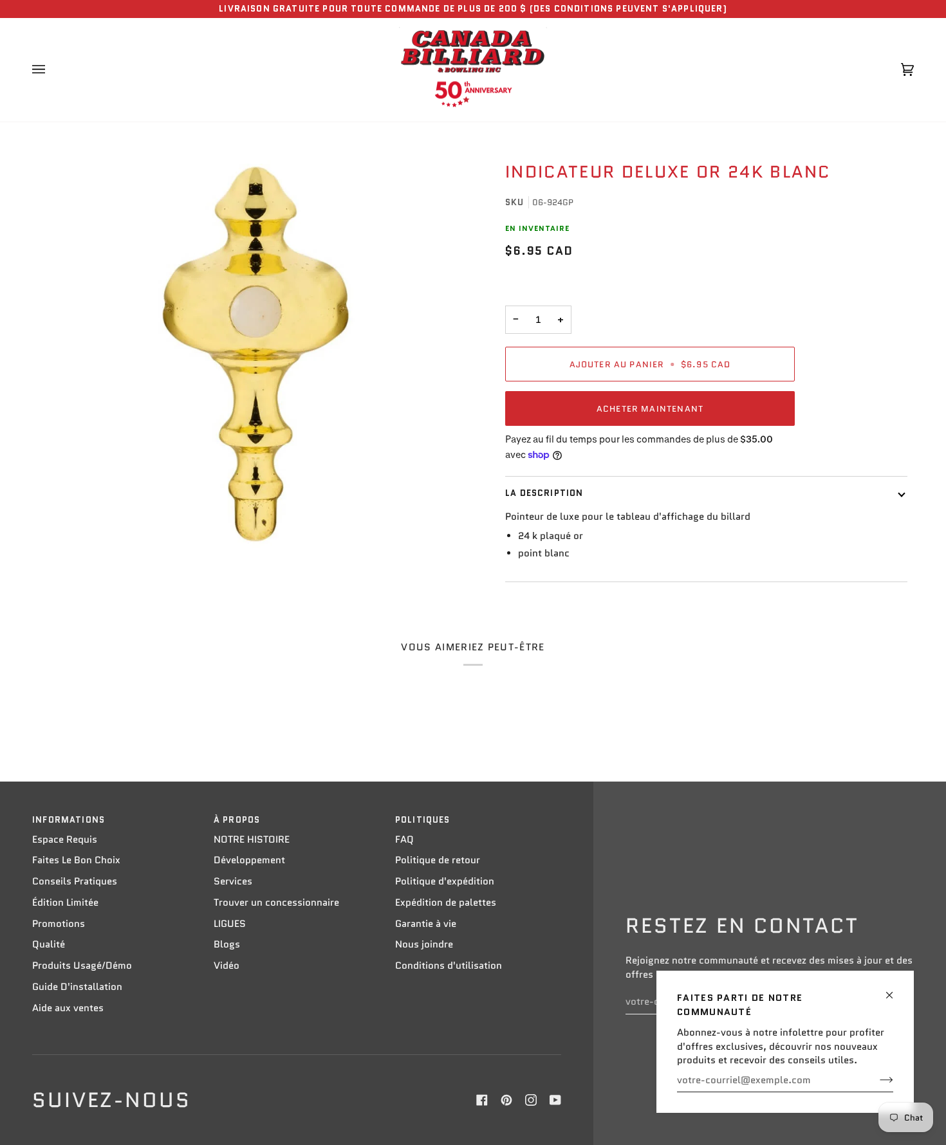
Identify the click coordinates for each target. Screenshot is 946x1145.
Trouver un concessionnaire (276, 902)
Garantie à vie (425, 923)
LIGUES (230, 923)
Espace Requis (64, 839)
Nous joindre (424, 944)
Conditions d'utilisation (448, 965)
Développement (249, 860)
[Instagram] (531, 1100)
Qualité (48, 944)
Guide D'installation (77, 986)
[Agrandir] (256, 354)
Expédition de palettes (445, 902)
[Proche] (895, 990)
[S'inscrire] (876, 1080)
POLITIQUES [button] (422, 820)
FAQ (404, 839)
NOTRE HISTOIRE (252, 839)
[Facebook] (482, 1100)
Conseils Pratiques (74, 881)
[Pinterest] (506, 1100)
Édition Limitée (65, 902)
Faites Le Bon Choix (76, 860)
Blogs (227, 944)
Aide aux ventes (68, 1008)
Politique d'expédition (444, 881)
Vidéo (226, 965)
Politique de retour (437, 860)
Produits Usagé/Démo (82, 965)
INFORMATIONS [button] (68, 820)
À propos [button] (237, 820)
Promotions (58, 923)
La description (544, 493)
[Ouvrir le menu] (51, 70)
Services (233, 881)
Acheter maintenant (650, 409)
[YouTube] (555, 1100)
